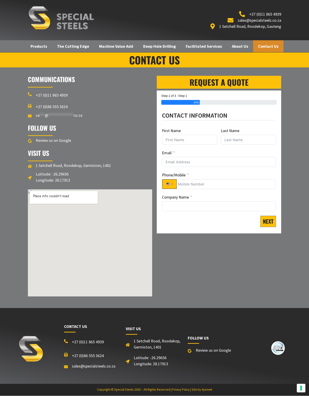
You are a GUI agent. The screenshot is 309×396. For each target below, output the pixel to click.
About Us (240, 46)
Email (166, 152)
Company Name (175, 197)
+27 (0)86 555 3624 (52, 106)
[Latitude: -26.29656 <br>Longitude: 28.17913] (30, 178)
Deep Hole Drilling (159, 46)
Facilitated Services (204, 46)
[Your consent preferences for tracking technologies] (301, 388)
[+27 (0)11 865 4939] (30, 94)
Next (268, 221)
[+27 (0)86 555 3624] (30, 106)
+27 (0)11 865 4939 (52, 95)
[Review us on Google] (30, 141)
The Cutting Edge (73, 46)
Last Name (230, 130)
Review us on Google (53, 140)
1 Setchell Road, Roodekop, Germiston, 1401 (73, 165)
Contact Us (268, 46)
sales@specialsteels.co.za (93, 366)
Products (39, 46)
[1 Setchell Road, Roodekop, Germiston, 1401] (30, 166)
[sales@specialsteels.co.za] (30, 116)
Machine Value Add (116, 46)
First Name (171, 130)
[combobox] (169, 184)
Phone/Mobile (173, 175)
